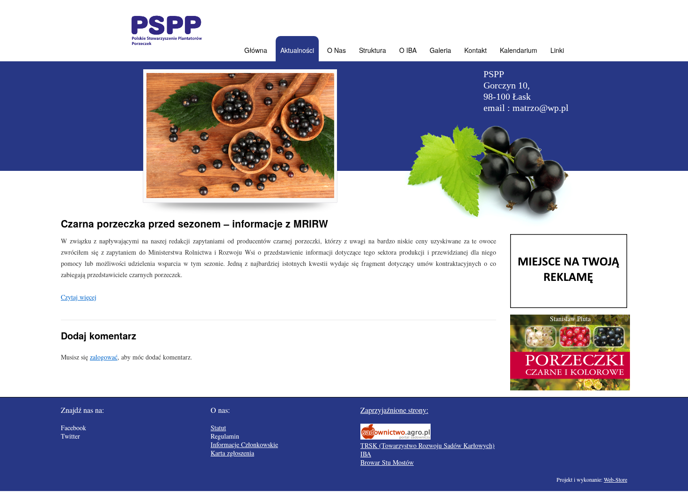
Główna (255, 50)
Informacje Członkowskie (244, 444)
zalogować (103, 356)
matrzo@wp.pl (540, 108)
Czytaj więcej (78, 297)
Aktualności (297, 50)
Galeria (440, 50)
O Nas (336, 50)
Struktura (372, 50)
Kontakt (475, 50)
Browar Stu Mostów (387, 462)
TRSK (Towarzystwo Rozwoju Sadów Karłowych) (427, 445)
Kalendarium (518, 50)
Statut (218, 427)
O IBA (408, 50)
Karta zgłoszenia (232, 452)
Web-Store (615, 479)
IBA (365, 453)
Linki (557, 50)
